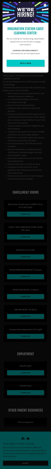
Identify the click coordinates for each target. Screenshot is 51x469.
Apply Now (25, 63)
